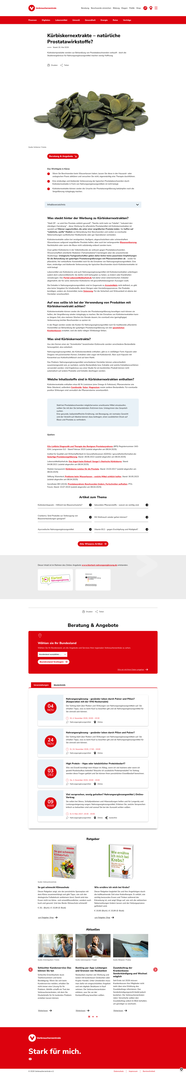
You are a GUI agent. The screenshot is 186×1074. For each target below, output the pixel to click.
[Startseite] (42, 8)
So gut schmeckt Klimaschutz (53, 887)
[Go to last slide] (30, 969)
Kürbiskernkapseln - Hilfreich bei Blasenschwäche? (60, 505)
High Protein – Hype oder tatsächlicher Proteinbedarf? (95, 763)
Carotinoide (76, 387)
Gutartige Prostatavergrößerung (62, 457)
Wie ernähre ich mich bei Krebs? (112, 887)
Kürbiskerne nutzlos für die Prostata (82, 469)
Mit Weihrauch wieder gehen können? (110, 517)
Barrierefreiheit (149, 1071)
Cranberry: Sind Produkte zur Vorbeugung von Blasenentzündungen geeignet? (58, 517)
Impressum (133, 1071)
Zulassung (88, 291)
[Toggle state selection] (151, 8)
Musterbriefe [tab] (59, 685)
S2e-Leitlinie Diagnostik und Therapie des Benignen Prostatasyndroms (80, 446)
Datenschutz (119, 1071)
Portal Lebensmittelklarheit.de (78, 277)
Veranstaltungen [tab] (41, 685)
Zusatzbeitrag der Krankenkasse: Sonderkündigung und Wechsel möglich (130, 972)
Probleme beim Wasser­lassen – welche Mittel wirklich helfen (92, 476)
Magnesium (94, 387)
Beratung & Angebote (61, 156)
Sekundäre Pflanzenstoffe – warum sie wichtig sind (116, 505)
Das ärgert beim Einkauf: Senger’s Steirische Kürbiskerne (95, 461)
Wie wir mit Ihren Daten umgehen (131, 669)
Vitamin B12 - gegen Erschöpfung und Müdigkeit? (116, 529)
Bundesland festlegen (52, 662)
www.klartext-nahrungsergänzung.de (99, 565)
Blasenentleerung (128, 242)
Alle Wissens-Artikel (91, 543)
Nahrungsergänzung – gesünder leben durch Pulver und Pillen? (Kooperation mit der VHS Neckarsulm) (100, 700)
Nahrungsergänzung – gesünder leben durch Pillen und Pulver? (100, 732)
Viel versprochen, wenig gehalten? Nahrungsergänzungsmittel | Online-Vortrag (105, 796)
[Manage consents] (181, 1069)
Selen (85, 387)
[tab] (89, 1016)
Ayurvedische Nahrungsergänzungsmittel (56, 529)
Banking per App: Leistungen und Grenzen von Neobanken (91, 969)
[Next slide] (155, 969)
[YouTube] (30, 1059)
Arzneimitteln (111, 285)
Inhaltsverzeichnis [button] (56, 204)
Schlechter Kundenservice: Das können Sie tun (54, 969)
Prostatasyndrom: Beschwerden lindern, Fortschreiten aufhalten (97, 484)
